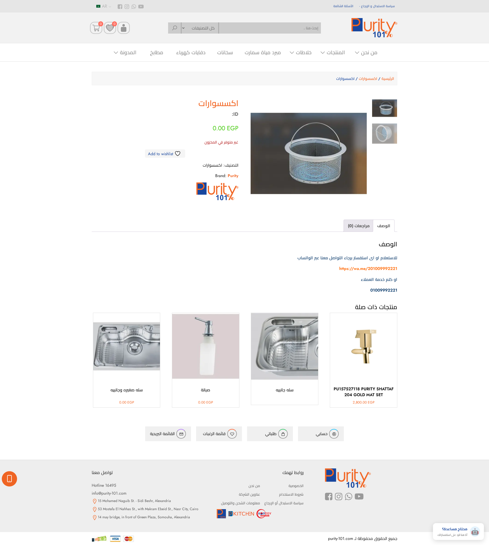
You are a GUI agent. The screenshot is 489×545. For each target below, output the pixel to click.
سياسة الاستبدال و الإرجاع (378, 6)
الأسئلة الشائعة (343, 6)
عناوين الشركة (249, 494)
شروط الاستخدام (291, 494)
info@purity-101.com (109, 493)
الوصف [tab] (383, 226)
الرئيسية (388, 78)
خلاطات (303, 52)
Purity (233, 176)
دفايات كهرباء (191, 52)
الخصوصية (296, 485)
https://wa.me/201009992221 (368, 268)
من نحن (369, 52)
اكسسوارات (368, 78)
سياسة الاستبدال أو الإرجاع (284, 503)
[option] (384, 108)
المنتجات (336, 52)
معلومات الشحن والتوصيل (240, 503)
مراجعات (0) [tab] (359, 226)
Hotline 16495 (104, 485)
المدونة (128, 52)
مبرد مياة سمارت (263, 52)
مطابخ (156, 52)
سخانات (225, 52)
